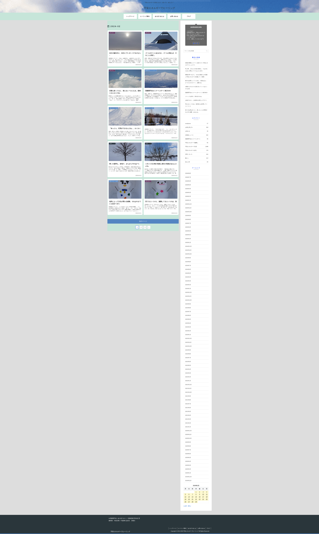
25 (206, 499)
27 (189, 501)
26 (185, 501)
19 (185, 499)
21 (192, 499)
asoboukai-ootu (196, 27)
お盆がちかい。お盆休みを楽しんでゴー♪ (196, 100)
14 (192, 496)
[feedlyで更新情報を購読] (196, 43)
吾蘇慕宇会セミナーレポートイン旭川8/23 (196, 92)
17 (203, 496)
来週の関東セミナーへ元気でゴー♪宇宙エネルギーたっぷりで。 (196, 64)
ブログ (208, 528)
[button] (206, 51)
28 (192, 501)
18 (206, 496)
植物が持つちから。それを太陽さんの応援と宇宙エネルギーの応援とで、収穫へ (196, 75)
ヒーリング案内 (182, 528)
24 (203, 499)
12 (185, 496)
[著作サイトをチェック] (194, 43)
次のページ (143, 221)
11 (206, 494)
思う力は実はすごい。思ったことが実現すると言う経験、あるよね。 (196, 111)
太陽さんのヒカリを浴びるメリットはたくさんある (196, 87)
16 (199, 496)
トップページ (172, 528)
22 (196, 499)
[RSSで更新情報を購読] (198, 43)
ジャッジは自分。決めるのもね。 (194, 96)
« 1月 (185, 506)
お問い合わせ (201, 528)
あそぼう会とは (192, 528)
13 (189, 496)
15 (196, 496)
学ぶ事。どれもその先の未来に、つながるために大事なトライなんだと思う (196, 70)
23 (199, 499)
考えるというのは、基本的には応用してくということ (196, 105)
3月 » (189, 506)
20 (189, 499)
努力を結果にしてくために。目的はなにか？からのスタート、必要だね (195, 81)
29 (196, 501)
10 (203, 494)
